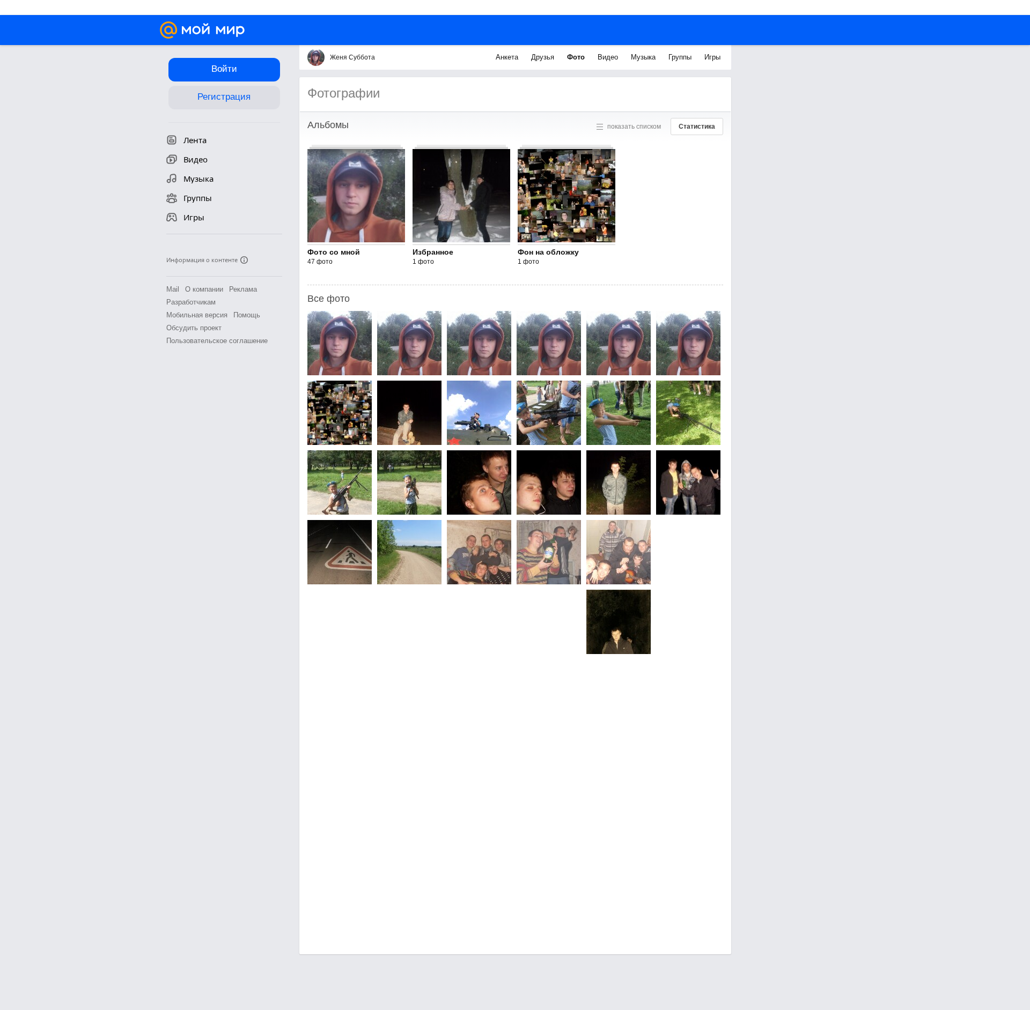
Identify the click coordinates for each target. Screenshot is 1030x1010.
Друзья (543, 57)
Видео (609, 57)
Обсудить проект (194, 328)
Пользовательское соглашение (217, 341)
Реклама (243, 289)
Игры (712, 57)
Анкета (508, 57)
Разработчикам (191, 302)
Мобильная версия (196, 315)
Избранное (433, 252)
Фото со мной (333, 252)
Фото (577, 57)
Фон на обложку (548, 252)
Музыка (644, 57)
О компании (204, 289)
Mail (172, 289)
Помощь (246, 315)
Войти (224, 69)
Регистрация (224, 97)
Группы (681, 57)
